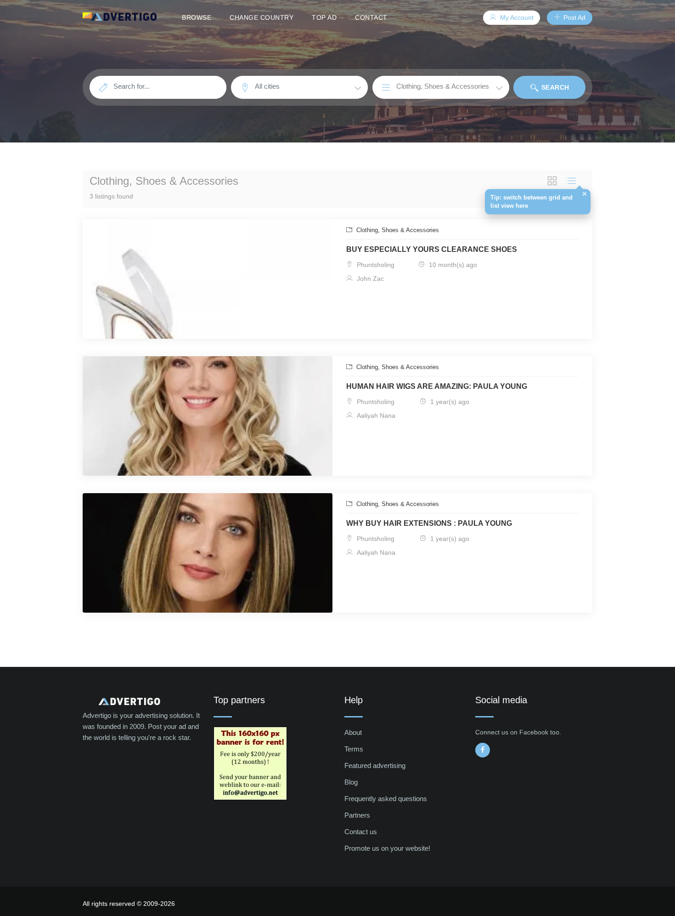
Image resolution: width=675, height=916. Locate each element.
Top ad (324, 17)
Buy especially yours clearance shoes (431, 249)
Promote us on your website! (387, 848)
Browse (196, 17)
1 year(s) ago (448, 401)
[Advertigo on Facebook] (482, 750)
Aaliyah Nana (375, 415)
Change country (261, 17)
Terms (353, 749)
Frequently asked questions (385, 798)
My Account (516, 17)
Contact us (360, 832)
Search (554, 87)
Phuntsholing (374, 264)
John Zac (369, 278)
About (353, 732)
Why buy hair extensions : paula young (429, 523)
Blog (351, 782)
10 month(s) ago (452, 264)
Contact (371, 17)
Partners (357, 815)
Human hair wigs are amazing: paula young (436, 386)
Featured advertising (374, 765)
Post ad (573, 17)
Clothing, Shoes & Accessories (396, 230)
